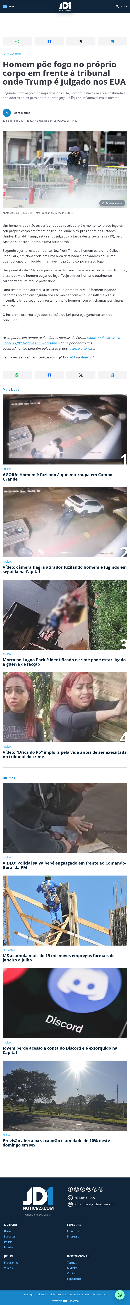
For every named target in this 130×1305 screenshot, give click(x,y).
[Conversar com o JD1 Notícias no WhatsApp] (120, 1295)
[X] (82, 1189)
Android (87, 357)
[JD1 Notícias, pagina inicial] (65, 6)
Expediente (74, 1279)
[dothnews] (71, 1301)
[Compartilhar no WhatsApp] (17, 41)
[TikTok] (94, 1189)
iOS (72, 357)
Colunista (73, 1231)
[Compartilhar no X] (80, 41)
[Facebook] (70, 1189)
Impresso (73, 1236)
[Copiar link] (112, 41)
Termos (72, 1262)
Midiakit (72, 1268)
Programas (11, 1262)
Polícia (8, 1242)
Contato (72, 1273)
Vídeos (8, 1268)
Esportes (9, 1236)
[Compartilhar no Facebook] (49, 41)
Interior (9, 1247)
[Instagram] (76, 1189)
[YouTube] (88, 1189)
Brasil (7, 1231)
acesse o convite (81, 348)
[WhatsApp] (101, 1189)
